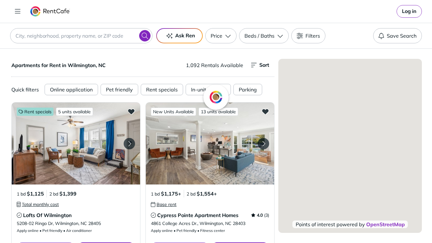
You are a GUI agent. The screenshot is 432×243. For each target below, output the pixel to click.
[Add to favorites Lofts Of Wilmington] (131, 111)
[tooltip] (38, 204)
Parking (248, 89)
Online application (71, 89)
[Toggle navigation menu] (17, 11)
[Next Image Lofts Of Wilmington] (129, 143)
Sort (264, 65)
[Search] (145, 35)
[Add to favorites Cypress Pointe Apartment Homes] (265, 111)
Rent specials (162, 89)
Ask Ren (185, 35)
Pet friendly (119, 89)
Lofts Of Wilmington (47, 215)
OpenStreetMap (385, 224)
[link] (409, 11)
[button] (76, 143)
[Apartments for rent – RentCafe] (50, 11)
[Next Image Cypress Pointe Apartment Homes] (263, 143)
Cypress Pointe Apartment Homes (197, 215)
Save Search (402, 36)
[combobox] (81, 35)
